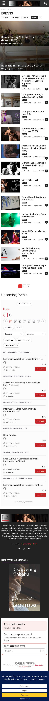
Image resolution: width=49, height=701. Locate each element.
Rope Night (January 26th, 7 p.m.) (21, 65)
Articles (5, 17)
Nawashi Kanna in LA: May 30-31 (34, 232)
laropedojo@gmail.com (29, 544)
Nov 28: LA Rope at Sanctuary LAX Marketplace (31, 251)
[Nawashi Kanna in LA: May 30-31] (10, 237)
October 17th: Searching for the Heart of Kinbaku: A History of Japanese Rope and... (34, 79)
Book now (40, 369)
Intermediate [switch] (24, 340)
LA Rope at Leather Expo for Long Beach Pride (34, 266)
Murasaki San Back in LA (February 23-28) (33, 129)
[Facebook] (19, 549)
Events (34, 17)
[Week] (5, 315)
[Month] (9, 315)
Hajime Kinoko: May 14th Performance (34, 215)
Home (3, 9)
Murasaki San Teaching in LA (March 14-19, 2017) (34, 164)
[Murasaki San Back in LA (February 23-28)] (10, 134)
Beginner (15, 17)
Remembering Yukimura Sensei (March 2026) (20, 38)
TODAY (19, 328)
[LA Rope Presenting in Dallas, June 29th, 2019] (10, 100)
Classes (25, 17)
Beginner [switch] (9, 340)
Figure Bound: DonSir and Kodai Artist (34, 198)
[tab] (10, 321)
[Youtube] (29, 549)
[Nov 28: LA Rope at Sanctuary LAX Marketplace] (10, 254)
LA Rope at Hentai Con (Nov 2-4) (33, 112)
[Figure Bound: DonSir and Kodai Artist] (10, 203)
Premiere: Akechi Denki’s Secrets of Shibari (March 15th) (34, 148)
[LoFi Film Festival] (10, 185)
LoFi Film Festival (30, 180)
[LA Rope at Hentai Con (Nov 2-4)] (10, 117)
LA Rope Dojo (6, 43)
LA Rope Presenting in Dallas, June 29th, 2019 (32, 95)
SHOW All (8, 328)
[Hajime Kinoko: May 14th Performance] (10, 220)
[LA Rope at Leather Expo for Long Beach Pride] (10, 271)
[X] (24, 549)
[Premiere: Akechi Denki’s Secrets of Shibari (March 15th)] (10, 151)
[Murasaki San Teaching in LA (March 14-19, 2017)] (10, 168)
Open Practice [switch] (11, 345)
